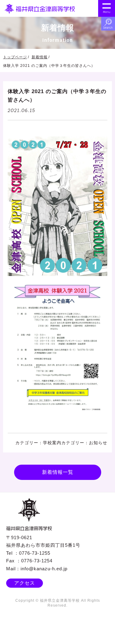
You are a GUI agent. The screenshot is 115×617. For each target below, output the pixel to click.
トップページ (15, 57)
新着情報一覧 (57, 472)
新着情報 (40, 57)
